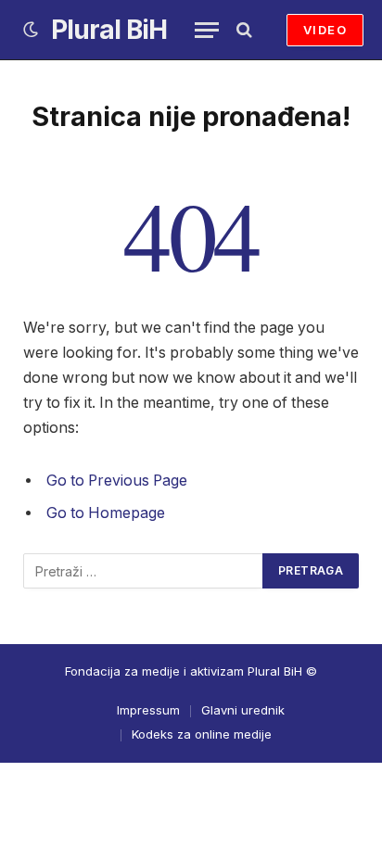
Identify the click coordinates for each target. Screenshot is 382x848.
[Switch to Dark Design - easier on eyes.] (31, 29)
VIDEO (325, 29)
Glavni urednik (243, 709)
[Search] (242, 30)
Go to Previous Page (116, 480)
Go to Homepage (105, 513)
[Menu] (207, 30)
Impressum (148, 709)
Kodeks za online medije (202, 734)
